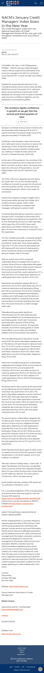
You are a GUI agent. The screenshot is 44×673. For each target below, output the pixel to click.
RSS (23, 667)
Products (22, 650)
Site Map (17, 667)
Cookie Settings (31, 667)
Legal (10, 667)
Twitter (5, 616)
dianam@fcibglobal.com (12, 610)
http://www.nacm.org (18, 587)
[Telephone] (36, 3)
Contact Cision (21, 648)
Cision (24, 670)
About (22, 652)
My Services (21, 654)
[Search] (41, 3)
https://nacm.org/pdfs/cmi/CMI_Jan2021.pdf (21, 499)
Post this (23, 122)
